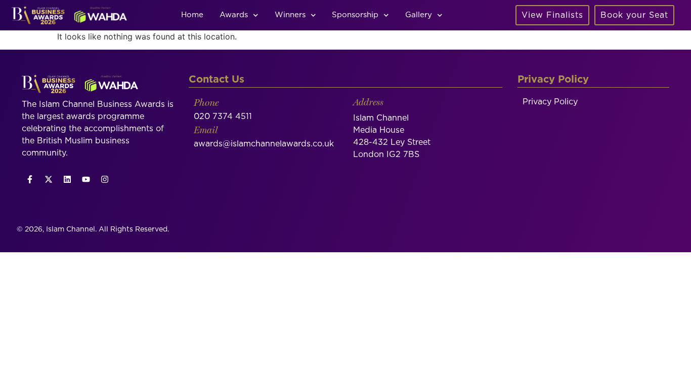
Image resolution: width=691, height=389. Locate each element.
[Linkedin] (67, 179)
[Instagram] (105, 179)
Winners (290, 15)
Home (192, 15)
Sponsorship (355, 15)
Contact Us (216, 79)
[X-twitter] (48, 179)
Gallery (418, 15)
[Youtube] (86, 179)
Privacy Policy (550, 102)
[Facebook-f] (30, 179)
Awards (234, 15)
